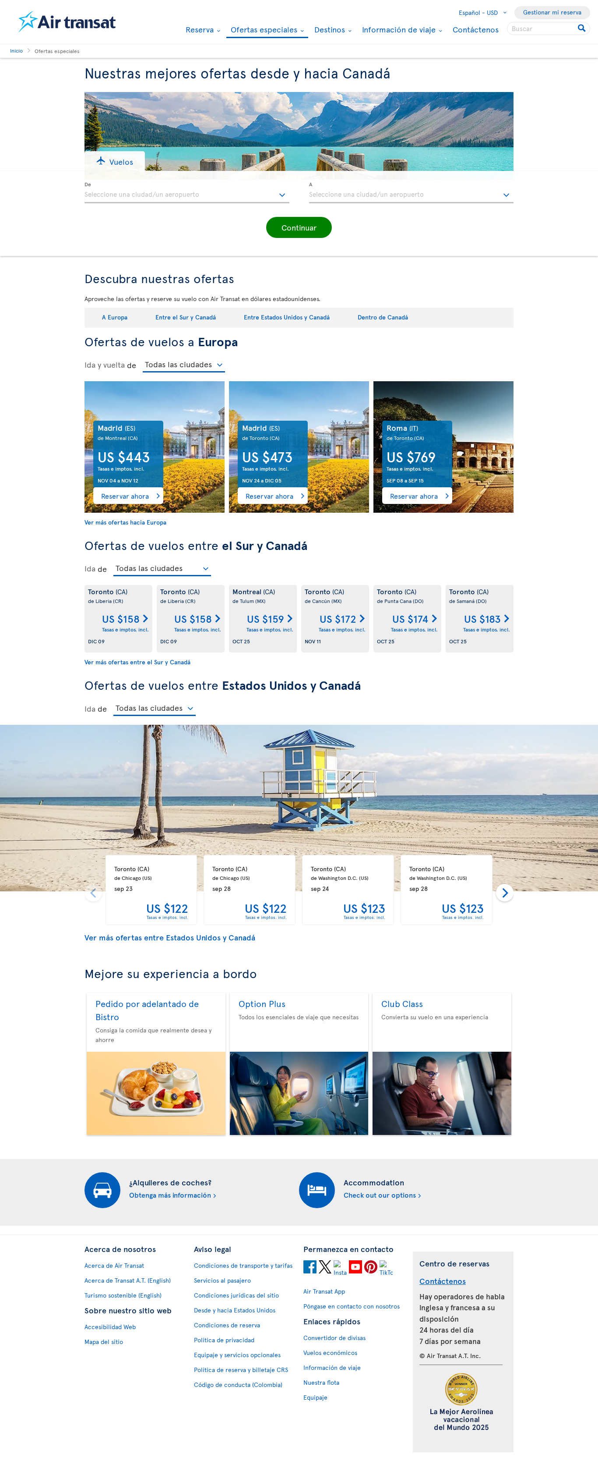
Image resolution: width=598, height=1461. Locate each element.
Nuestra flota (321, 1382)
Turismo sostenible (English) (123, 1295)
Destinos (328, 29)
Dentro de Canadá (383, 317)
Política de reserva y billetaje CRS (241, 1369)
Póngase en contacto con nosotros (351, 1306)
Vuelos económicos (330, 1352)
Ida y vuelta (104, 365)
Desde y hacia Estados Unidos (234, 1310)
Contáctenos (476, 29)
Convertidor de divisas (334, 1337)
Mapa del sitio (103, 1341)
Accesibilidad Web (110, 1327)
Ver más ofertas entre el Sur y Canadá (137, 662)
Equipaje (315, 1397)
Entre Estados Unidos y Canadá (287, 317)
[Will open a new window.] (310, 1268)
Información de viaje (398, 29)
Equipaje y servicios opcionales (237, 1355)
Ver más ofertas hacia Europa (125, 522)
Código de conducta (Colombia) (238, 1384)
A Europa (114, 317)
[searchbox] (548, 28)
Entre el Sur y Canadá (185, 317)
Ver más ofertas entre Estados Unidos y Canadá (169, 937)
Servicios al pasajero (222, 1280)
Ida (89, 568)
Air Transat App (324, 1291)
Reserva (198, 29)
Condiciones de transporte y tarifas (243, 1265)
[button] (114, 161)
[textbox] (186, 192)
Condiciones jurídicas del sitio (236, 1295)
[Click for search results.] (582, 28)
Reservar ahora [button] (125, 495)
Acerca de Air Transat (114, 1265)
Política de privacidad (224, 1340)
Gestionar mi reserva (552, 12)
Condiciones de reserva (227, 1325)
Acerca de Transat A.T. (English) (127, 1280)
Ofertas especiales (262, 30)
